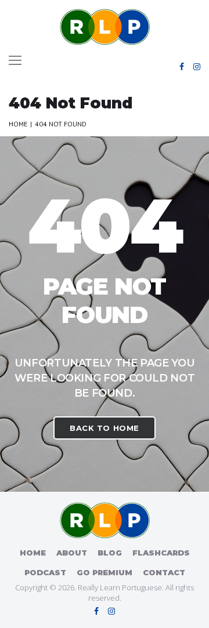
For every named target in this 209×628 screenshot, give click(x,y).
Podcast (45, 572)
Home (18, 123)
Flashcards (161, 552)
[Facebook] (181, 67)
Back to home (104, 428)
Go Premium (104, 572)
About (71, 552)
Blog (110, 552)
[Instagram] (196, 67)
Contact (164, 572)
